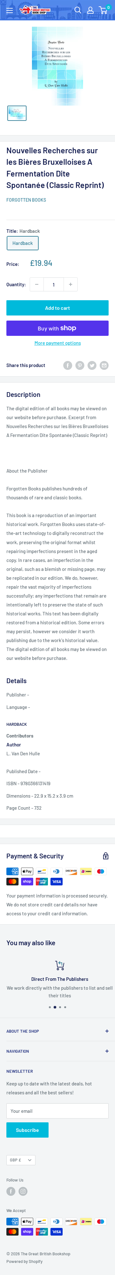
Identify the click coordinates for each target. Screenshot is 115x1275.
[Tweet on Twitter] (92, 365)
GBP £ (15, 1159)
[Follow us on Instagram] (23, 1191)
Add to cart (57, 308)
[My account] (90, 10)
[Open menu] (9, 10)
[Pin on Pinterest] (79, 365)
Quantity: (16, 284)
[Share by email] (104, 365)
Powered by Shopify (24, 1261)
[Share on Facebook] (67, 365)
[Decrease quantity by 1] (36, 284)
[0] (103, 10)
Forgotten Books (26, 200)
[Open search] (77, 10)
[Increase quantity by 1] (70, 284)
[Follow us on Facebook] (10, 1191)
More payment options (57, 343)
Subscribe (27, 1130)
